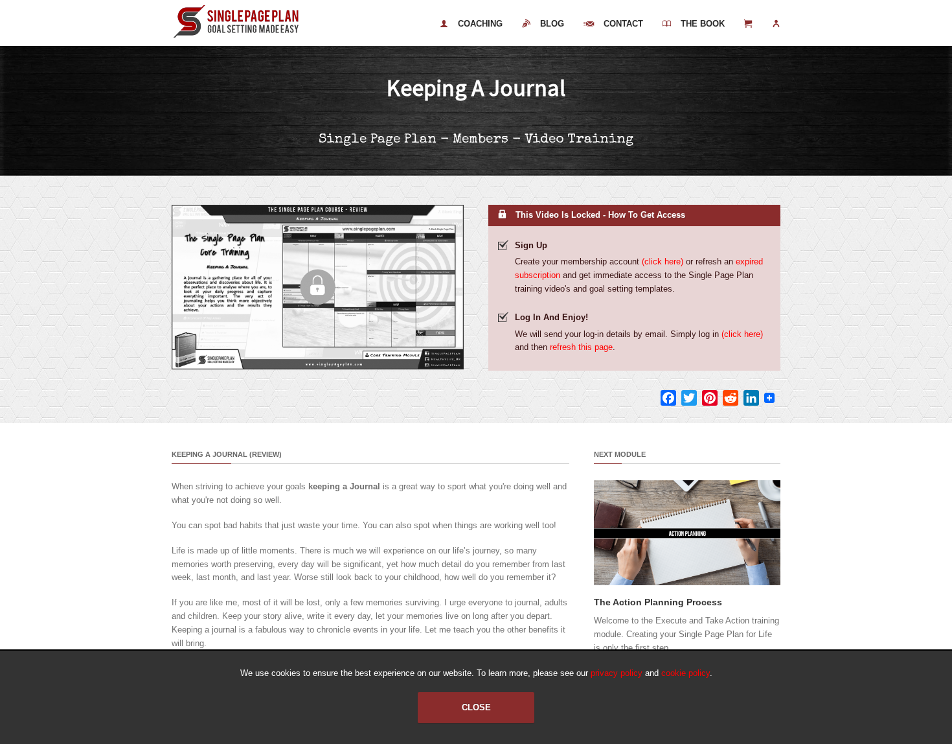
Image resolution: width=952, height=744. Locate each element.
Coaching (480, 24)
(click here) (662, 261)
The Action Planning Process (658, 602)
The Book (703, 24)
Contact (623, 24)
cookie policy (685, 673)
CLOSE (476, 707)
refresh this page (581, 347)
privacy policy (616, 673)
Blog (552, 24)
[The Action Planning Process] (687, 582)
